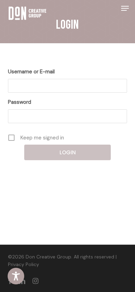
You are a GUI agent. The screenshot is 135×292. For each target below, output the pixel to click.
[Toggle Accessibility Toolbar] (16, 276)
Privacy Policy (23, 264)
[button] (125, 8)
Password (19, 102)
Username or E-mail (31, 71)
